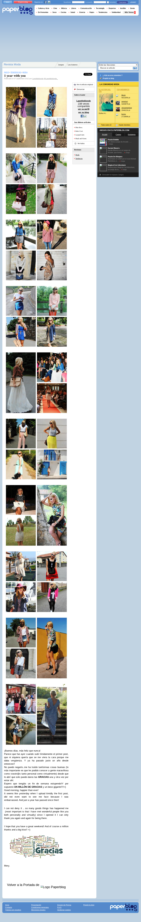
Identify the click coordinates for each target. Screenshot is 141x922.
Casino (118, 135)
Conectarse (122, 2)
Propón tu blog (108, 78)
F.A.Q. (59, 907)
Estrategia (131, 135)
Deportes (112, 8)
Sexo (54, 12)
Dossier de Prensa (64, 905)
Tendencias (79, 158)
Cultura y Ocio (43, 8)
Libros (73, 8)
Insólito (123, 8)
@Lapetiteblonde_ (51, 79)
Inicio (7, 2)
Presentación (36, 905)
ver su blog (83, 112)
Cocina (63, 12)
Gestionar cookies (64, 910)
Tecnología (100, 8)
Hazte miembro (124, 125)
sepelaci (124, 102)
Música (64, 8)
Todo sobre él (106, 125)
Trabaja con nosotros (13, 910)
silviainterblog (126, 108)
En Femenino (43, 12)
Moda (77, 155)
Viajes (91, 12)
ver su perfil (83, 109)
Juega (111, 144)
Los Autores (73, 65)
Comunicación (86, 8)
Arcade (104, 135)
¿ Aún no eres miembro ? (112, 75)
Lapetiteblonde (38, 79)
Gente (132, 8)
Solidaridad (116, 12)
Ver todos (81, 143)
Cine (55, 8)
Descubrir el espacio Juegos (113, 175)
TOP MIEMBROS (123, 90)
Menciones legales (38, 910)
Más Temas (129, 12)
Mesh (123, 95)
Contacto (8, 907)
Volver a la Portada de (23, 885)
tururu (123, 114)
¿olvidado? (133, 2)
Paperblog (17, 10)
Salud (72, 12)
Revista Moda (12, 64)
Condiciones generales (40, 907)
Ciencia (82, 12)
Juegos (61, 65)
